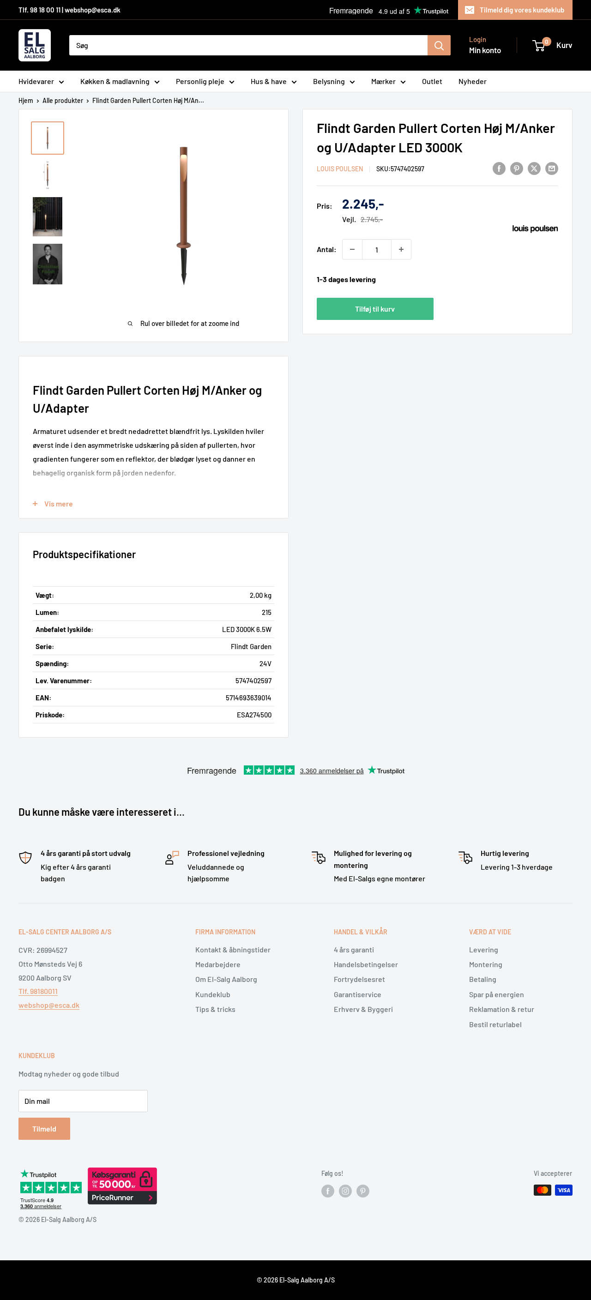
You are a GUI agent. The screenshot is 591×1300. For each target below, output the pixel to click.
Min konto (485, 49)
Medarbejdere (218, 964)
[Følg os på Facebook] (327, 1191)
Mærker (383, 81)
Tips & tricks (215, 1009)
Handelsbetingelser (366, 964)
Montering (485, 964)
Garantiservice (357, 994)
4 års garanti (354, 949)
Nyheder (472, 81)
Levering (483, 949)
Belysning (329, 81)
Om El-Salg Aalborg (226, 979)
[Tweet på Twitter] (534, 168)
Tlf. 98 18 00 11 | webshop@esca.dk (69, 10)
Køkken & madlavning (115, 81)
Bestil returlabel (495, 1024)
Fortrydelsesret (359, 979)
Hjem (25, 100)
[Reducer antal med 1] (352, 249)
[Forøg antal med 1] (401, 249)
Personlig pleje (200, 81)
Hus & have (269, 81)
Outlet (432, 81)
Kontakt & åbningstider (233, 949)
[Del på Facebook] (499, 168)
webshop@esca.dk (48, 1004)
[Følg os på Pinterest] (362, 1191)
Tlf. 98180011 (38, 991)
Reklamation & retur (501, 1009)
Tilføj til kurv (375, 308)
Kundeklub (212, 994)
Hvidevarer (36, 81)
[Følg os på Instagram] (345, 1191)
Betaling (482, 979)
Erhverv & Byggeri (363, 1009)
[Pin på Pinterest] (516, 168)
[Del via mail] (551, 168)
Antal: (327, 249)
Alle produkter (62, 100)
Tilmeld (44, 1128)
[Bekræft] (439, 45)
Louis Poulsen (340, 169)
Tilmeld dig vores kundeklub (522, 10)
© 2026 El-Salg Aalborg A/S (296, 1280)
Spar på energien (496, 994)
